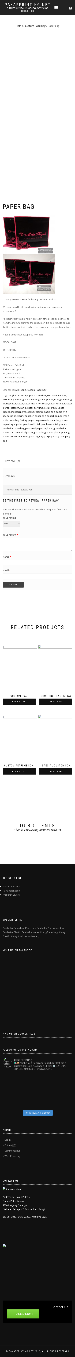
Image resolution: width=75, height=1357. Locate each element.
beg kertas (14, 395)
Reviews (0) (12, 461)
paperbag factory (18, 420)
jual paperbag (32, 399)
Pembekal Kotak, (31, 932)
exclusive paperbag (13, 399)
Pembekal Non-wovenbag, (51, 928)
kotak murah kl (18, 407)
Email (6, 570)
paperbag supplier (12, 424)
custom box (40, 395)
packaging (49, 411)
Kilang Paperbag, (49, 932)
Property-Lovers (11, 894)
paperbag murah (59, 420)
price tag (33, 436)
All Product (20, 389)
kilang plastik (9, 403)
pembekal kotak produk (54, 424)
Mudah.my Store (11, 886)
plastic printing (61, 432)
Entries (11, 1145)
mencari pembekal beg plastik (27, 411)
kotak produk (51, 407)
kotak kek (43, 403)
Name (7, 556)
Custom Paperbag (35, 25)
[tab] (13, 461)
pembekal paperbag (13, 428)
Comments (13, 1150)
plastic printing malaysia (15, 436)
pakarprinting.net (28, 5)
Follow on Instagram (39, 1112)
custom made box (56, 395)
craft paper (27, 395)
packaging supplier (24, 415)
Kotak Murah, (32, 936)
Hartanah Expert (11, 890)
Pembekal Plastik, (12, 932)
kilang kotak (46, 399)
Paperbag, (30, 928)
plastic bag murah (43, 432)
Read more (18, 701)
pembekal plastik (24, 432)
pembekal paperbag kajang (40, 428)
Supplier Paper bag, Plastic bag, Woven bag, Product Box (27, 9)
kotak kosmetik (57, 403)
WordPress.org (12, 1156)
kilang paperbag (63, 399)
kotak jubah (30, 403)
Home (19, 25)
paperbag (52, 415)
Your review (10, 534)
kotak (20, 403)
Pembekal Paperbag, (14, 928)
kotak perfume (35, 407)
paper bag (40, 415)
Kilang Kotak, (17, 936)
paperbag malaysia (38, 420)
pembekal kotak (31, 424)
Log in (8, 1139)
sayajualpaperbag (49, 436)
